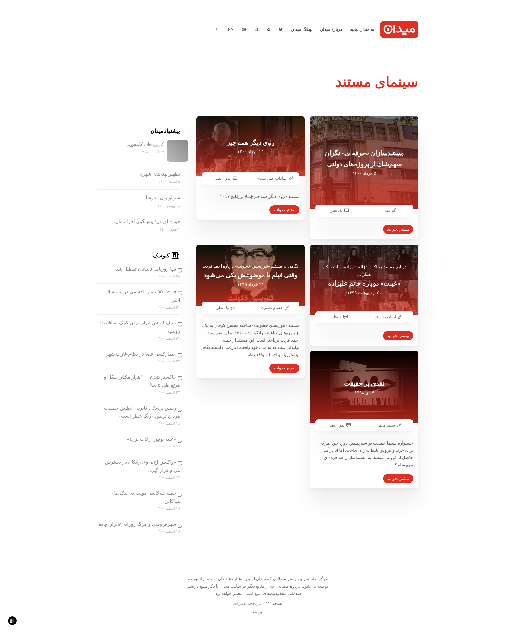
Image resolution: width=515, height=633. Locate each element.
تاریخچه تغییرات (247, 603)
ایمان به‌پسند (385, 317)
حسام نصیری (272, 307)
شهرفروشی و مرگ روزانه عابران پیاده (137, 524)
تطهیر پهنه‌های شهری (159, 174)
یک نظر (336, 210)
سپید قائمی (385, 425)
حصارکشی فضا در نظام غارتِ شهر (141, 354)
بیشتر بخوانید (284, 210)
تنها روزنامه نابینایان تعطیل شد (146, 269)
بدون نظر (223, 178)
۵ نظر (336, 317)
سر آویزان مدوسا (163, 197)
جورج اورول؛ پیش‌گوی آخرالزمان (147, 221)
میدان (385, 210)
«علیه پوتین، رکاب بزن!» (151, 439)
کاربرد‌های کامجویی (145, 144)
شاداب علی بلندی (272, 178)
